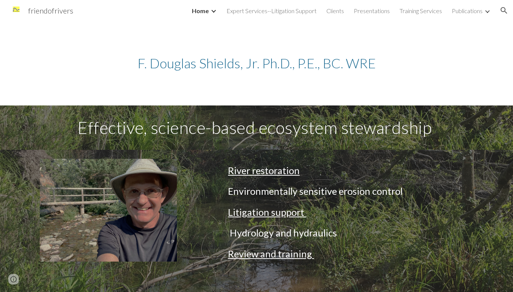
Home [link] (200, 10)
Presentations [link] (372, 10)
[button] (504, 11)
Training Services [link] (421, 10)
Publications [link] (467, 10)
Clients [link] (335, 10)
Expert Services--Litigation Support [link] (271, 10)
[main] (256, 63)
